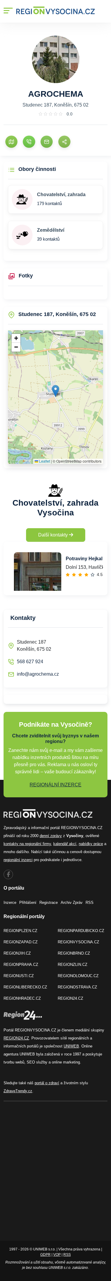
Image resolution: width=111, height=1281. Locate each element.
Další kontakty (53, 534)
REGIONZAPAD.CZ (21, 942)
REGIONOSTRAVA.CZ (77, 987)
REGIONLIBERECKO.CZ (25, 987)
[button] (55, 391)
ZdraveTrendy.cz (18, 1091)
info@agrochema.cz (38, 674)
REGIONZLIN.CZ (72, 964)
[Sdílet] (64, 142)
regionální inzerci (18, 860)
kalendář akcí (64, 844)
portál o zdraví (47, 1083)
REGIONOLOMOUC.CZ (78, 976)
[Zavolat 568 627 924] (29, 142)
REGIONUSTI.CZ (19, 976)
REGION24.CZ (70, 998)
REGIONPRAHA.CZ (21, 964)
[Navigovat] (11, 142)
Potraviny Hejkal (84, 558)
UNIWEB (71, 1046)
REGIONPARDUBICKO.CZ (81, 930)
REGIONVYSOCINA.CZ (78, 942)
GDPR (45, 1255)
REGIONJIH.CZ (17, 953)
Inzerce (10, 902)
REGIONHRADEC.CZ (22, 998)
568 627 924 (30, 661)
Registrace (48, 902)
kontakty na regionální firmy (27, 844)
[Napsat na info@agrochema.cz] (47, 142)
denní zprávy (51, 836)
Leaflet (44, 460)
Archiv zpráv (72, 902)
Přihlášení (27, 902)
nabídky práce (91, 844)
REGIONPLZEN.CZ (20, 930)
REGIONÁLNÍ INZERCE (55, 784)
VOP (57, 1255)
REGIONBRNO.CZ (74, 953)
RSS (90, 902)
